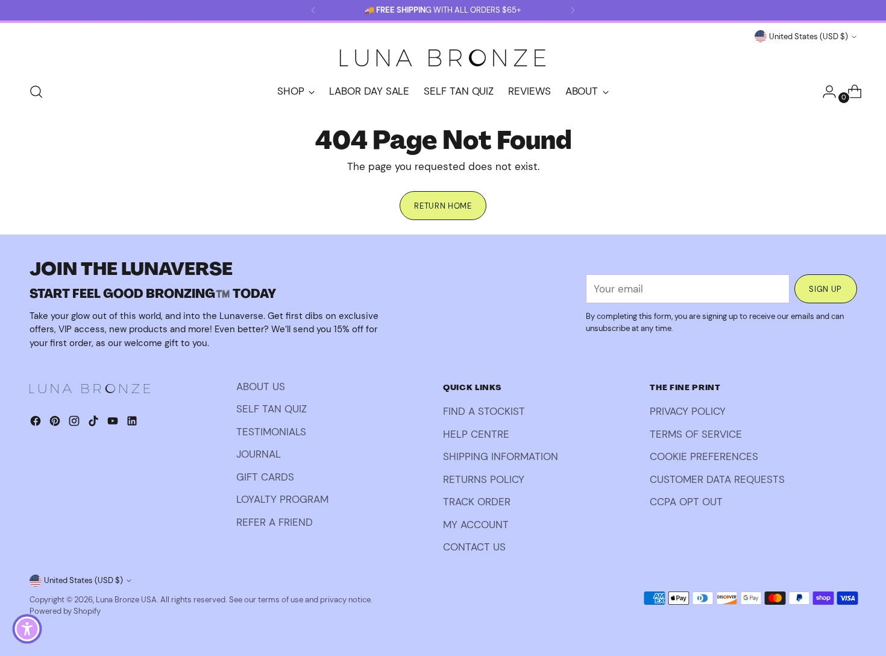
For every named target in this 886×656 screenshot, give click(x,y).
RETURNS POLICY (483, 479)
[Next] (572, 10)
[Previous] (313, 10)
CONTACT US (474, 547)
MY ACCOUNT (476, 524)
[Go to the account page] (824, 92)
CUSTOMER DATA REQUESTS (717, 479)
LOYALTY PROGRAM (282, 499)
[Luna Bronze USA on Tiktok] (94, 423)
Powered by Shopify (65, 611)
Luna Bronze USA (126, 599)
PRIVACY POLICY (688, 411)
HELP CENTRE (476, 434)
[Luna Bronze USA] (443, 57)
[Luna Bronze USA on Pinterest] (56, 423)
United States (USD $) (808, 36)
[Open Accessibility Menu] (27, 629)
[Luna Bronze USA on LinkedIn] (133, 423)
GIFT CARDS (265, 477)
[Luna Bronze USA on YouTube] (114, 423)
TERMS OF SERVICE (696, 434)
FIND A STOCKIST (484, 411)
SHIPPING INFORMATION (500, 456)
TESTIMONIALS (271, 431)
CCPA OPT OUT (686, 501)
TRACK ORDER (477, 501)
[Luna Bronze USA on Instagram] (75, 423)
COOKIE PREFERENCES (704, 456)
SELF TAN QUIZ (271, 408)
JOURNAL (258, 454)
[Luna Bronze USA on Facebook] (37, 423)
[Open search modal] (36, 92)
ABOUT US (260, 386)
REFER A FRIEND (274, 522)
